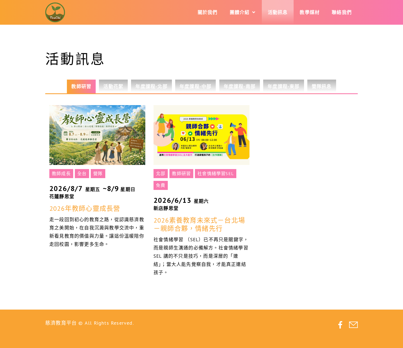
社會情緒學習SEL (215, 173)
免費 (160, 185)
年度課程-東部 (283, 86)
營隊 (98, 173)
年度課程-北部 (151, 86)
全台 (82, 173)
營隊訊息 (322, 86)
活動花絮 (113, 86)
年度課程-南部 (240, 86)
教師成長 (61, 173)
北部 (160, 173)
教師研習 (81, 86)
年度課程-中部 (195, 86)
